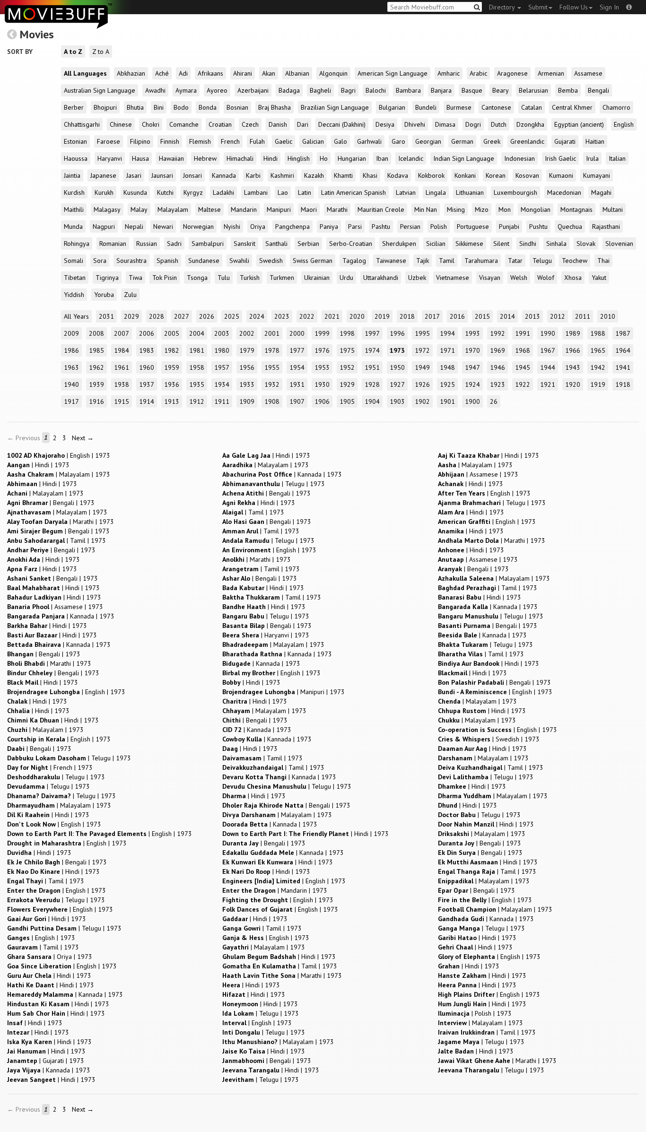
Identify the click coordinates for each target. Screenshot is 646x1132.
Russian (146, 243)
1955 (271, 367)
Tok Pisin (164, 277)
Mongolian (535, 209)
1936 (171, 384)
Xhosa (573, 277)
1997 (372, 333)
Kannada (224, 175)
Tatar (515, 260)
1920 (572, 384)
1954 (297, 367)
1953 (322, 367)
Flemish (200, 141)
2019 (382, 316)
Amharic (448, 73)
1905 (347, 401)
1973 (397, 350)
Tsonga (197, 277)
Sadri (174, 243)
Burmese (458, 107)
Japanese (103, 175)
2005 (171, 333)
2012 (557, 316)
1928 (372, 384)
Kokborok (431, 175)
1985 (96, 350)
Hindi (270, 158)
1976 (322, 350)
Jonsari (192, 175)
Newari (163, 226)
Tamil (446, 260)
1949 (422, 367)
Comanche (184, 124)
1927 (397, 384)
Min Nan (425, 209)
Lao (283, 192)
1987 (622, 333)
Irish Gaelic (560, 158)
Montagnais (576, 209)
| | (58, 455)
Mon (504, 209)
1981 (196, 350)
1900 (472, 401)
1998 (347, 333)
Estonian (75, 141)
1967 (547, 350)
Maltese (209, 209)
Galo (340, 141)
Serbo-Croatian (350, 243)
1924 (472, 384)
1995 (422, 333)
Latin (304, 192)
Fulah (257, 141)
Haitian (594, 141)
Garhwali (369, 141)
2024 (256, 316)
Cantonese (496, 107)
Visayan (489, 277)
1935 (196, 384)
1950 (397, 367)
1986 (71, 350)
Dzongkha (530, 124)
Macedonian (564, 192)
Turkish (250, 277)
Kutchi (165, 192)
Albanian (297, 73)
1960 (146, 367)
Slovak (585, 243)
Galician (313, 141)
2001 (271, 333)
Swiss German (312, 260)
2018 (407, 316)
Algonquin (333, 73)
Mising (456, 209)
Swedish (271, 260)
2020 (357, 316)
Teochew (574, 260)
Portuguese (473, 226)
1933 (246, 384)
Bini (159, 107)
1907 (297, 401)
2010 (607, 316)
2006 (146, 333)
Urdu (346, 277)
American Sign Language (393, 73)
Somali (73, 260)
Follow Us (573, 7)
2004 (196, 333)
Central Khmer (572, 107)
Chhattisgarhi (82, 124)
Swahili (239, 260)
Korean (496, 175)
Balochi (376, 90)
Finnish (169, 141)
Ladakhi (223, 192)
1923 (497, 384)
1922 (522, 384)
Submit (538, 7)
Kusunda (135, 192)
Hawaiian (171, 158)
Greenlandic (527, 141)
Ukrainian (317, 277)
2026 (206, 316)
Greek (491, 141)
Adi (183, 73)
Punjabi (509, 226)
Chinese (121, 124)
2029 (131, 316)
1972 (422, 350)
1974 (372, 350)
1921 (547, 384)
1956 (246, 367)
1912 (196, 401)
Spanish (167, 260)
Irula (592, 158)
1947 (472, 367)
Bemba (568, 90)
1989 (572, 333)
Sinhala (556, 243)
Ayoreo (217, 90)
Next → (83, 438)
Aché (162, 73)
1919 (597, 384)
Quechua (570, 226)
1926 (422, 384)
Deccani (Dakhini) (342, 124)
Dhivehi (414, 124)
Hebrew (205, 158)
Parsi (355, 226)
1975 (347, 350)
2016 (457, 316)
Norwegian (198, 226)
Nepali (134, 226)
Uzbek (417, 277)
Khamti (343, 175)
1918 (622, 384)
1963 (71, 367)
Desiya (384, 124)
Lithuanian (470, 192)
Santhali (276, 243)
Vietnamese (452, 277)
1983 (146, 350)
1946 (497, 367)
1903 (397, 401)
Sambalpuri (208, 243)
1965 (597, 350)
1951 (372, 367)
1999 (322, 333)
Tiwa (135, 277)
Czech (250, 124)
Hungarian (352, 158)
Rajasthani (606, 226)
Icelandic (410, 158)
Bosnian (237, 107)
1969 (497, 350)
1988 (597, 333)
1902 (422, 401)
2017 (432, 316)
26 (494, 401)
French (230, 141)
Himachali (240, 158)
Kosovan (527, 175)
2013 (532, 316)
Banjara (441, 90)
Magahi (601, 192)
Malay (139, 209)
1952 (347, 367)
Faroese (108, 141)
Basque (472, 90)
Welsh (518, 277)
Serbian (308, 243)
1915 (121, 401)
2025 (231, 316)
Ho (324, 158)
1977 (297, 350)
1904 (372, 401)
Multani (612, 209)
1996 (397, 333)
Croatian (220, 124)
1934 (221, 384)
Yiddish (74, 294)
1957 (221, 367)
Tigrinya (107, 277)
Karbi (253, 175)
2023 (281, 316)
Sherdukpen (399, 243)
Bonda (208, 107)
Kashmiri (282, 175)
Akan (268, 73)
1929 (347, 384)
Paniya (329, 226)
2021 (332, 316)
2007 (121, 333)
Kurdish (74, 192)
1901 (447, 401)
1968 (522, 350)
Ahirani (242, 73)
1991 (522, 333)
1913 (171, 401)
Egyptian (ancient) (579, 124)
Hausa (140, 158)
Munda (73, 226)
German (462, 141)
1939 (96, 384)
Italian (617, 158)
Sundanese (203, 260)
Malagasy (107, 209)
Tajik (422, 260)
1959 (171, 367)
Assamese (588, 73)
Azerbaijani (253, 90)
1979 (246, 350)
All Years (76, 316)
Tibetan (75, 277)
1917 (71, 401)
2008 (96, 333)
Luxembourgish (515, 192)
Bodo (181, 107)
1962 (96, 367)
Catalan (531, 107)
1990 (547, 333)
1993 (472, 333)
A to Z (73, 51)
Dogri (473, 124)
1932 (271, 384)
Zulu (130, 294)
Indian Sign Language (463, 158)
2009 (71, 333)
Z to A (100, 51)
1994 (447, 333)
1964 (622, 350)
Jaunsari (162, 175)
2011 (582, 316)
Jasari (133, 175)
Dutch (498, 124)
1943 (572, 367)
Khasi (370, 175)
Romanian (112, 243)
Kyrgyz (193, 192)
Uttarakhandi (380, 277)
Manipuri (279, 209)
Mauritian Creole (381, 209)
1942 (597, 367)
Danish (278, 124)
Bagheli (320, 90)
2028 (156, 316)
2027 (181, 316)
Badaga (289, 90)
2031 (106, 316)
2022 (306, 316)
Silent (501, 243)
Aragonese (512, 73)
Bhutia (135, 107)
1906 (322, 401)
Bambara (408, 90)
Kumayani (596, 175)
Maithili (74, 209)
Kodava (397, 175)
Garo (398, 141)
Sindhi (527, 243)
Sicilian (435, 243)
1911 (221, 401)
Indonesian (519, 158)
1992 (497, 333)
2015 (482, 316)
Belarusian (533, 90)
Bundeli (425, 107)
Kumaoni (561, 175)
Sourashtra (131, 260)
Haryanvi (109, 158)
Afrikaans (210, 73)
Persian (410, 226)
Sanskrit (244, 243)
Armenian (551, 73)
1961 (121, 367)
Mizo (482, 209)
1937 (146, 384)
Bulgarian (392, 107)
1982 (171, 350)
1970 (472, 350)
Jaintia (72, 175)
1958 (196, 367)
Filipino (140, 141)
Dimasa (445, 124)
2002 (246, 333)
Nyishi (232, 226)
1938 (121, 384)
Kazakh (314, 175)
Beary (500, 90)
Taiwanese (391, 260)
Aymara (186, 90)
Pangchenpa (292, 226)
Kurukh (104, 192)
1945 (522, 367)
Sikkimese (469, 243)
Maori (309, 209)
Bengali (598, 90)
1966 (572, 350)
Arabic (478, 73)
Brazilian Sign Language (335, 107)
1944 (547, 367)
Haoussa (75, 158)
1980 (221, 350)
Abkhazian (131, 73)
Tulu (224, 277)
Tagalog (354, 260)
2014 (507, 316)
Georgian (428, 141)
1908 (271, 401)
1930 (322, 384)
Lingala (436, 192)
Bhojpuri (105, 107)
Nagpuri (104, 226)
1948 (447, 367)
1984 (121, 350)
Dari (302, 124)
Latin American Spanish (353, 192)
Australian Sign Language (99, 90)
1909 (246, 401)
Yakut (599, 277)
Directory (502, 7)
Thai (603, 260)
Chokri (150, 124)
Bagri (348, 90)
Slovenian (619, 243)
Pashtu (381, 226)
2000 (297, 333)
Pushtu (538, 226)
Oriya (257, 226)
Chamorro (616, 107)
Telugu (542, 260)
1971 (447, 350)
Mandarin (244, 209)
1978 (271, 350)
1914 (146, 401)
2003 (221, 333)
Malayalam (172, 209)
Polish (438, 226)
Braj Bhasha (274, 107)
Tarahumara (481, 260)
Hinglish (299, 158)
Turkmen (282, 277)
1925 (447, 384)
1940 (71, 384)
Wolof (545, 277)
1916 (96, 401)
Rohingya (76, 243)
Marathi (337, 209)
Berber (74, 107)
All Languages (85, 73)
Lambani (256, 192)
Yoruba (104, 294)
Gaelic (283, 141)
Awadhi (155, 90)
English (624, 124)
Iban (382, 158)
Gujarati (565, 141)
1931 (297, 384)
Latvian (406, 192)
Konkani (465, 175)
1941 (622, 367)
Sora (99, 260)
